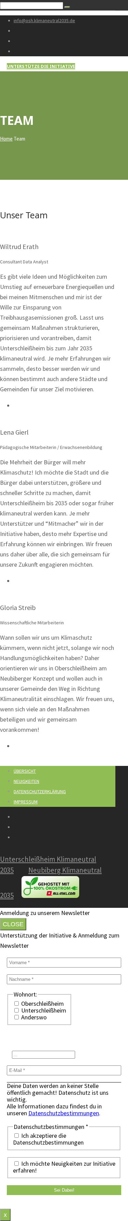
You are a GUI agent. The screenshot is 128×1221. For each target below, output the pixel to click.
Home (6, 138)
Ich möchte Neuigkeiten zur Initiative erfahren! (64, 1167)
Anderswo (33, 1017)
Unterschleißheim (43, 1010)
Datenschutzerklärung (40, 791)
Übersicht (25, 771)
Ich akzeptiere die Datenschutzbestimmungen (48, 1139)
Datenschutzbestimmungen (63, 1113)
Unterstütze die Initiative (41, 66)
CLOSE (13, 924)
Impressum (26, 802)
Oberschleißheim (42, 1003)
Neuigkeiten (26, 781)
